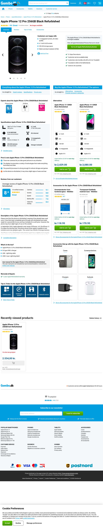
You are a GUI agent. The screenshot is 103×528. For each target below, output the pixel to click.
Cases (82, 429)
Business (39, 9)
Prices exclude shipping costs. (70, 473)
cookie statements (28, 518)
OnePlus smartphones (34, 433)
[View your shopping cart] (99, 3)
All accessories (85, 440)
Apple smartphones (33, 429)
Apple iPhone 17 (5, 429)
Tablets (30, 9)
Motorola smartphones (34, 435)
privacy (17, 518)
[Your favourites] (94, 3)
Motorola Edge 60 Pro (7, 439)
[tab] (10, 78)
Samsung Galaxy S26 (6, 433)
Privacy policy (58, 450)
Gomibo (57, 444)
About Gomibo (58, 446)
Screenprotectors (85, 431)
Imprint (41, 478)
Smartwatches (85, 439)
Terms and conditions (63, 478)
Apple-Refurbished (17, 17)
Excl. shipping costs (65, 174)
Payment (3, 446)
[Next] (32, 55)
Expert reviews (17, 92)
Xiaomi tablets (58, 433)
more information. (69, 475)
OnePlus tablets (58, 437)
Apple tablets (57, 429)
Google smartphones (33, 437)
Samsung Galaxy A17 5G (7, 440)
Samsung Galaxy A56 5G (7, 435)
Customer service (51, 9)
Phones (30, 427)
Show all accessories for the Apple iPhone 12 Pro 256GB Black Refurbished (79, 237)
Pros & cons (37, 92)
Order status (4, 448)
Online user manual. (8, 265)
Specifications (28, 92)
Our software (57, 448)
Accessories (20, 9)
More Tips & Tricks (8, 300)
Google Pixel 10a (5, 437)
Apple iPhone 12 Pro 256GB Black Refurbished (55, 17)
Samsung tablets (59, 431)
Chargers (83, 433)
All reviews (6, 209)
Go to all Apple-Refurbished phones (66, 178)
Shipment (3, 452)
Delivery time (4, 450)
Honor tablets (58, 435)
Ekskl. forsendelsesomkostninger (11, 369)
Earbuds (83, 435)
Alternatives (69, 91)
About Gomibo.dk (27, 478)
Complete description (9, 238)
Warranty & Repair (6, 455)
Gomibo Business (32, 446)
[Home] (3, 8)
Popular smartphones (9, 427)
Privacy (36, 478)
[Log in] (80, 3)
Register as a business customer (36, 448)
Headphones (84, 437)
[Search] (67, 3)
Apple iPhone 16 (5, 431)
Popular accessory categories (74, 93)
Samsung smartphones (34, 431)
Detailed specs (7, 151)
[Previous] (3, 55)
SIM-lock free (44, 53)
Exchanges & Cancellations (8, 454)
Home (2, 17)
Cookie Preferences (50, 478)
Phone (10, 9)
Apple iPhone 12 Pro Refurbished (32, 17)
